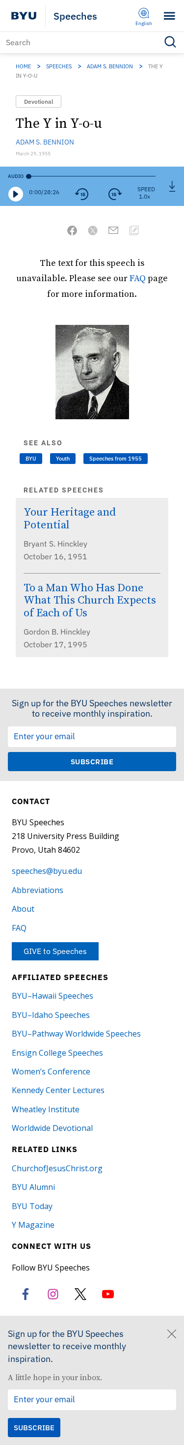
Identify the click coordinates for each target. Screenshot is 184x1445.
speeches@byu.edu (47, 871)
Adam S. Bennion (110, 66)
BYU (31, 458)
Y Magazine (33, 1224)
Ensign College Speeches (57, 1052)
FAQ (138, 278)
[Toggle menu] (169, 16)
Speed (146, 189)
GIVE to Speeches (55, 951)
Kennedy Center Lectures (58, 1090)
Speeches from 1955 (115, 458)
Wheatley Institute (45, 1109)
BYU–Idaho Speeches (51, 1015)
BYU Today (32, 1206)
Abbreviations (37, 890)
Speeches (75, 16)
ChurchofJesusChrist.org (57, 1168)
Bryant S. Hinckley (55, 543)
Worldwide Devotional (52, 1128)
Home (23, 66)
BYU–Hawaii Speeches (52, 995)
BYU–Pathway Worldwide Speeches (76, 1033)
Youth (63, 458)
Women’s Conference (51, 1071)
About (23, 908)
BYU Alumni (33, 1187)
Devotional (38, 101)
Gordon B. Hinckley (57, 631)
